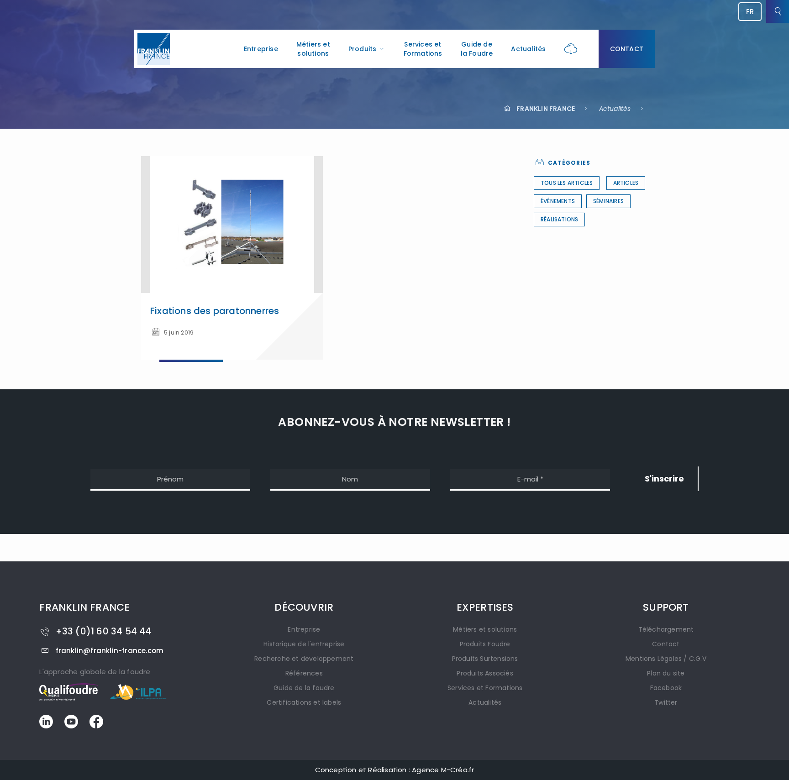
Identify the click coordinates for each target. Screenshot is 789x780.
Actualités (528, 48)
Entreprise (261, 48)
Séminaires (608, 201)
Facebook (666, 687)
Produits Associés (485, 673)
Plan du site (665, 673)
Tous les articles (567, 183)
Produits (362, 48)
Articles (626, 183)
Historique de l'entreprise (303, 644)
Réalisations (559, 219)
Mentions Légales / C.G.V (666, 658)
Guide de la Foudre (477, 49)
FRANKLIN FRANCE (545, 108)
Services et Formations (423, 49)
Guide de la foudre (304, 687)
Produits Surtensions (485, 658)
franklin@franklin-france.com (109, 650)
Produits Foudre (485, 644)
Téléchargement (666, 629)
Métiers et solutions (313, 49)
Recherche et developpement (303, 658)
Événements (558, 201)
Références (304, 673)
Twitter (665, 702)
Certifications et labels (304, 702)
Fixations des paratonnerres (214, 310)
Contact (626, 48)
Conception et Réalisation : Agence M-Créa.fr (394, 770)
